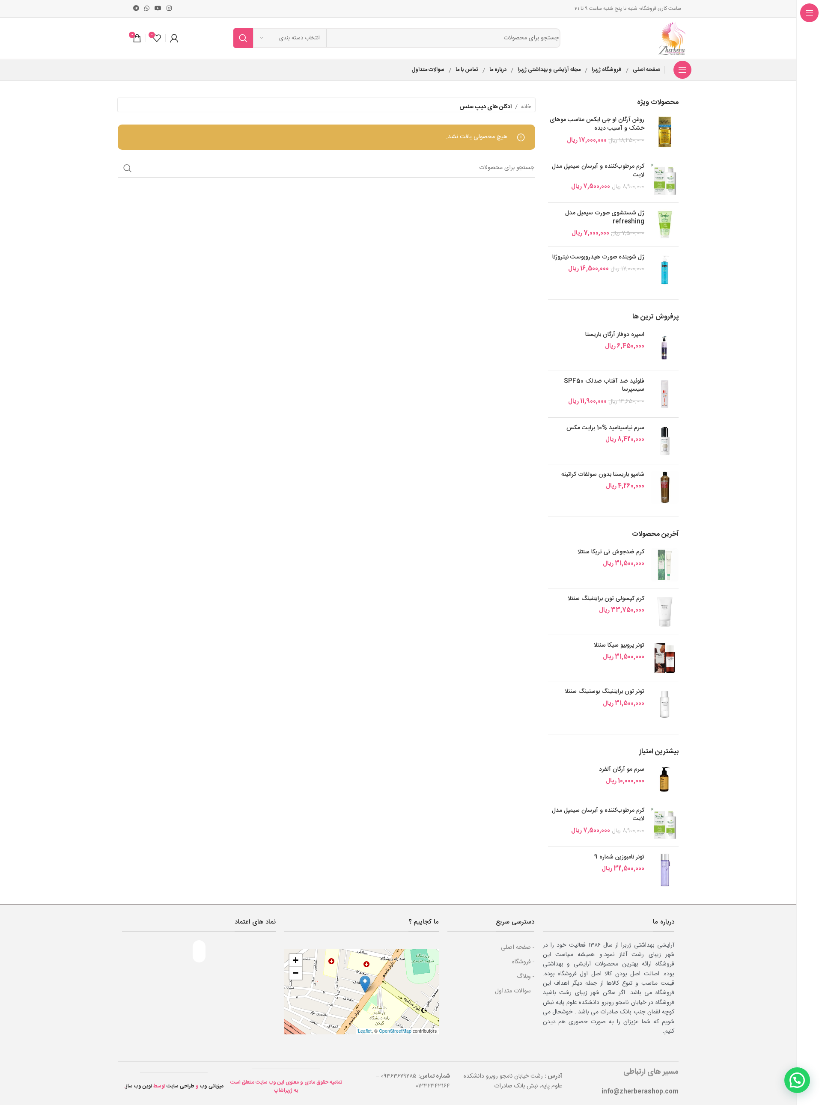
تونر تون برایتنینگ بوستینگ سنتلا (604, 692)
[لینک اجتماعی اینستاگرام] (169, 9)
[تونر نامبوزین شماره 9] (665, 870)
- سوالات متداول (514, 991)
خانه (526, 107)
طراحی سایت (180, 1086)
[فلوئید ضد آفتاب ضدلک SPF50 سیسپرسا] (665, 394)
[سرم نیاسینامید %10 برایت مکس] (665, 440)
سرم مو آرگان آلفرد (621, 770)
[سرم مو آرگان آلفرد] (665, 779)
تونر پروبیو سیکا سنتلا (618, 646)
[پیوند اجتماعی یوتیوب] (158, 9)
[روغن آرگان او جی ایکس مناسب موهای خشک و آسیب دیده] (665, 132)
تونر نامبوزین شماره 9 (619, 857)
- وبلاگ (525, 976)
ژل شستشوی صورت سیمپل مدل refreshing (604, 217)
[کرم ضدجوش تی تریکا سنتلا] (665, 565)
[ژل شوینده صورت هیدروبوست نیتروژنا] (665, 270)
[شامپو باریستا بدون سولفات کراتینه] (665, 487)
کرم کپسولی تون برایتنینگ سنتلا (605, 599)
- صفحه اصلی (517, 947)
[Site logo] (673, 38)
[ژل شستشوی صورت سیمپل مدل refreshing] (665, 224)
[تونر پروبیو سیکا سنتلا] (665, 658)
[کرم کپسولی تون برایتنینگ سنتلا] (665, 611)
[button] (365, 984)
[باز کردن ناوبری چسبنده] (682, 69)
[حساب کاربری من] (174, 38)
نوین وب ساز (139, 1086)
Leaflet (365, 1031)
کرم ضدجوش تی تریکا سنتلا (610, 552)
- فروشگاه (523, 962)
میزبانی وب (211, 1086)
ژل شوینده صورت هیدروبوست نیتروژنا (598, 257)
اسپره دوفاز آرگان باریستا (614, 335)
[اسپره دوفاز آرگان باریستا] (665, 347)
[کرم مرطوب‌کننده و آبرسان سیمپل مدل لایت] (665, 179)
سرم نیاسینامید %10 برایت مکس (605, 428)
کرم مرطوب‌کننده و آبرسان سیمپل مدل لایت (598, 171)
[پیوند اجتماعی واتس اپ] (147, 9)
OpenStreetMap (395, 1031)
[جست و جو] (243, 38)
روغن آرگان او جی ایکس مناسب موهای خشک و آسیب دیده (597, 124)
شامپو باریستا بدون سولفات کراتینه (602, 475)
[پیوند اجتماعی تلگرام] (136, 9)
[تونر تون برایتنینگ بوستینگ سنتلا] (665, 704)
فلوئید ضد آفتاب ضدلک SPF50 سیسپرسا (604, 385)
